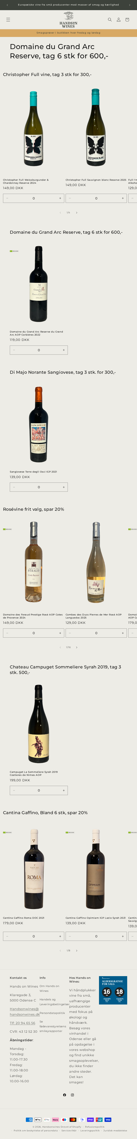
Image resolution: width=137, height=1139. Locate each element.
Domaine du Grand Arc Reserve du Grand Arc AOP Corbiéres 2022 (36, 333)
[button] (8, 19)
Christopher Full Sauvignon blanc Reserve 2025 (96, 179)
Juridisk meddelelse (115, 1130)
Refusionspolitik (94, 1126)
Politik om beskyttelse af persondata (36, 1130)
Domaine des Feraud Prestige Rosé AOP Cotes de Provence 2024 (33, 616)
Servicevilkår (69, 1130)
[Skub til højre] (77, 213)
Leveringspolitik (90, 1130)
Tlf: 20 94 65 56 (22, 1023)
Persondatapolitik (52, 1013)
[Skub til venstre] (60, 213)
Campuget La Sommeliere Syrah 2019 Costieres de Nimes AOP (34, 773)
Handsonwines (51, 1126)
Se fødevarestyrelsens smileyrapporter (53, 1026)
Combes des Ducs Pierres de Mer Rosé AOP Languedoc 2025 (94, 616)
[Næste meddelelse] (130, 5)
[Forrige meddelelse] (7, 5)
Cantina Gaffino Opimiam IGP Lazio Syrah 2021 (96, 917)
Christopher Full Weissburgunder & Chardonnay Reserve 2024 (26, 181)
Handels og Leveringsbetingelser (55, 1002)
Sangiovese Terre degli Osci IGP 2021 (33, 471)
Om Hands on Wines (49, 988)
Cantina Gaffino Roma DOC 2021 (23, 917)
